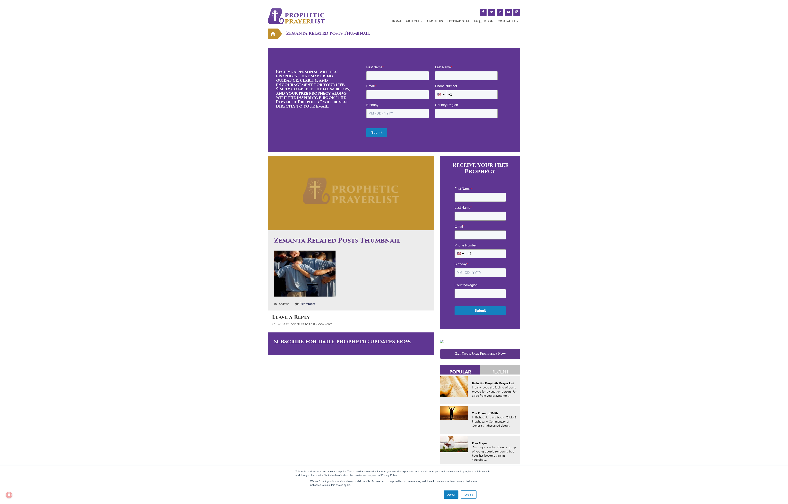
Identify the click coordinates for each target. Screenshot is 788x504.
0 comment (307, 304)
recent (500, 372)
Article (413, 21)
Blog (488, 21)
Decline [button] (468, 494)
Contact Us (507, 21)
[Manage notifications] (9, 495)
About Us (434, 21)
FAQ (477, 21)
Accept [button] (451, 494)
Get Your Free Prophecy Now (480, 353)
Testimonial (458, 21)
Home (397, 21)
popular (460, 372)
